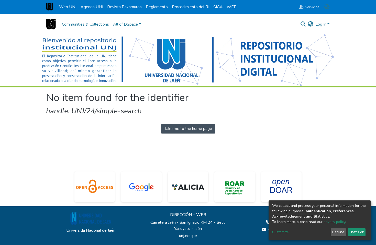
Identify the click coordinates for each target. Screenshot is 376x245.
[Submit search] (303, 24)
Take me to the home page (188, 128)
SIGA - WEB (225, 7)
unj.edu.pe (188, 236)
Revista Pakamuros (124, 7)
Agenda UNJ (92, 7)
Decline (338, 232)
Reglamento (157, 7)
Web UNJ (67, 7)
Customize (280, 232)
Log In (320, 24)
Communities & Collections (85, 24)
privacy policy (334, 221)
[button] (327, 7)
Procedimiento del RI (190, 7)
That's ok (356, 232)
